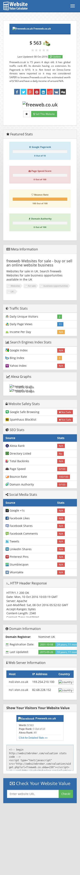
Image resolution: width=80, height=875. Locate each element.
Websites (15, 285)
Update (56, 56)
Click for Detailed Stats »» (33, 737)
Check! (65, 794)
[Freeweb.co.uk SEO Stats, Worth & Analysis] (63, 92)
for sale (32, 285)
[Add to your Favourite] (26, 114)
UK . (13, 291)
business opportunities (55, 285)
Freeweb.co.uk (42, 28)
